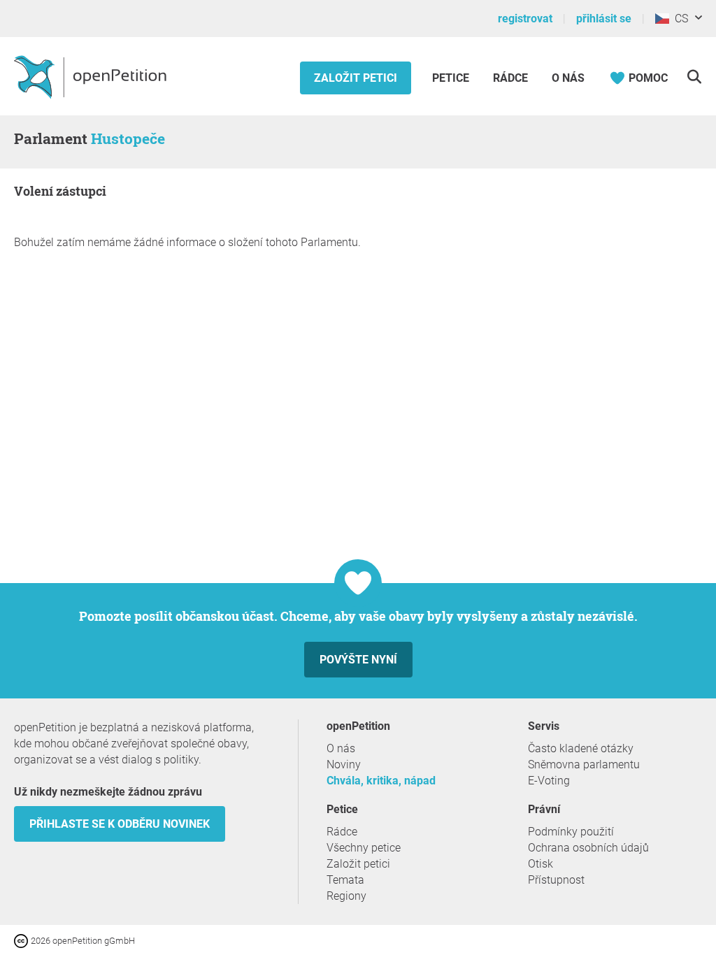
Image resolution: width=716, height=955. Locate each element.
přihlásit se (603, 18)
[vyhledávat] (694, 77)
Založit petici (355, 78)
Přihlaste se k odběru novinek (119, 824)
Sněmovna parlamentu (584, 764)
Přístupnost (556, 879)
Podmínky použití (571, 831)
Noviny (344, 764)
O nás (568, 78)
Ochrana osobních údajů (588, 847)
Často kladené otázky (580, 748)
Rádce (510, 78)
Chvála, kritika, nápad (381, 780)
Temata (345, 879)
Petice (452, 78)
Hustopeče (128, 138)
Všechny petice (364, 847)
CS (678, 18)
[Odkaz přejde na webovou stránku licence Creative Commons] (22, 940)
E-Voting (549, 780)
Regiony (346, 896)
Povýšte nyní (358, 659)
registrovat (525, 18)
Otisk (540, 863)
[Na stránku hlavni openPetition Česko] (92, 76)
